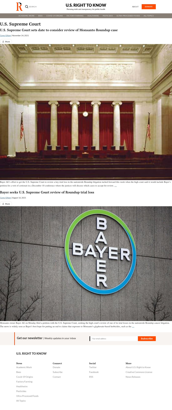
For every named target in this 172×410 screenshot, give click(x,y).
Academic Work (27, 16)
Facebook (94, 372)
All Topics (148, 16)
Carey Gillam (5, 35)
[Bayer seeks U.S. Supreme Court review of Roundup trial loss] (86, 263)
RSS (91, 376)
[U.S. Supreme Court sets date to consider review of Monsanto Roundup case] (86, 112)
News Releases (133, 376)
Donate (56, 367)
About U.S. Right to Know (138, 367)
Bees (40, 16)
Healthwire (93, 16)
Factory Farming (75, 16)
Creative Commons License (139, 372)
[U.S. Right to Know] (20, 7)
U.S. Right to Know (86, 5)
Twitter (93, 367)
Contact (57, 376)
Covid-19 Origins (54, 16)
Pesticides (108, 16)
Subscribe (147, 338)
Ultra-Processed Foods (128, 16)
